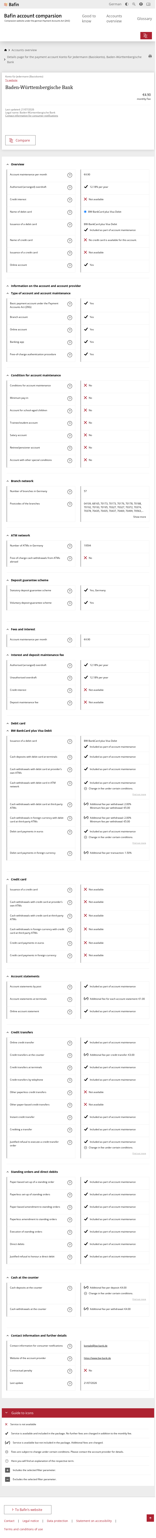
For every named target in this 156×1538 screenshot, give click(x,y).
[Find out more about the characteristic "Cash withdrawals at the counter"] (69, 1309)
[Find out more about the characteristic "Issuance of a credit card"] (69, 253)
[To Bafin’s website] (11, 4)
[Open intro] (148, 4)
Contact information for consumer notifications (31, 115)
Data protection (57, 1521)
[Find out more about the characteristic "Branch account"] (69, 317)
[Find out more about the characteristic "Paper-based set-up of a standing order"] (69, 1182)
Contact (9, 1521)
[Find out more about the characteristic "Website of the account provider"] (69, 1358)
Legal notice (31, 1521)
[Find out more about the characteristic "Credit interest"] (69, 200)
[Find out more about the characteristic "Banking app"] (69, 342)
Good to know (89, 18)
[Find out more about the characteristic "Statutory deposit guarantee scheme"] (69, 591)
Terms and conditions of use (23, 1529)
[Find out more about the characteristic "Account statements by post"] (69, 987)
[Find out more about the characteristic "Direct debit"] (69, 1244)
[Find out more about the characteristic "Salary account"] (69, 435)
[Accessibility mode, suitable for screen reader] (141, 4)
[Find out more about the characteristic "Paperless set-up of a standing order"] (69, 1195)
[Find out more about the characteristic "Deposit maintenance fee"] (69, 703)
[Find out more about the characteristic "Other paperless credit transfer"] (69, 1092)
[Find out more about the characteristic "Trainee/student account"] (69, 423)
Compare (23, 140)
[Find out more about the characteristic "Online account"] (69, 265)
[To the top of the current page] (150, 1518)
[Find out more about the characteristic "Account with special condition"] (69, 386)
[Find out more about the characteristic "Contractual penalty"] (69, 1371)
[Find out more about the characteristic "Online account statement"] (69, 1012)
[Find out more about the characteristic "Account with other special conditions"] (69, 460)
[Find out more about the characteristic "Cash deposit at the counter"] (69, 1288)
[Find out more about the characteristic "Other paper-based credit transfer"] (69, 1105)
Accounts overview (114, 18)
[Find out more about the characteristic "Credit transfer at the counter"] (69, 1055)
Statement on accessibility (94, 1521)
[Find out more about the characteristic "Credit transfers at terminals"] (69, 1068)
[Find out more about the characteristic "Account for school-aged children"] (69, 411)
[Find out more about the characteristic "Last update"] (69, 1383)
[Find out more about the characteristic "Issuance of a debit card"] (69, 224)
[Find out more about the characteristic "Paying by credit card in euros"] (69, 943)
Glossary (144, 18)
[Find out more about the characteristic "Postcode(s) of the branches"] (69, 504)
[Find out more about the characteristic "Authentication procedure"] (69, 355)
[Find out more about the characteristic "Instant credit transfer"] (69, 1117)
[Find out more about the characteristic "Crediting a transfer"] (69, 1130)
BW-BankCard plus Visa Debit (104, 211)
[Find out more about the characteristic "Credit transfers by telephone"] (69, 1080)
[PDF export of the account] (150, 56)
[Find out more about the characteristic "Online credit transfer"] (69, 1043)
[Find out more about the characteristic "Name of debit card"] (69, 212)
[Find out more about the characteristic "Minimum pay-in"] (69, 398)
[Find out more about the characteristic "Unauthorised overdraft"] (69, 678)
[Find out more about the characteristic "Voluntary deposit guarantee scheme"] (69, 603)
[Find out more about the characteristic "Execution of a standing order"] (69, 1232)
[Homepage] (5, 50)
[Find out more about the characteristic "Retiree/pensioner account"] (69, 448)
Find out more (139, 794)
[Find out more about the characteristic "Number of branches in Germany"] (69, 491)
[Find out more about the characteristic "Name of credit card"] (69, 240)
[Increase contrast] (127, 4)
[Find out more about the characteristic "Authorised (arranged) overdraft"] (69, 187)
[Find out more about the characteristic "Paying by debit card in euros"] (69, 832)
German (115, 4)
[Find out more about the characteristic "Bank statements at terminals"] (69, 999)
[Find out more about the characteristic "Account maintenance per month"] (69, 175)
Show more (139, 517)
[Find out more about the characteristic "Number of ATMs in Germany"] (69, 546)
